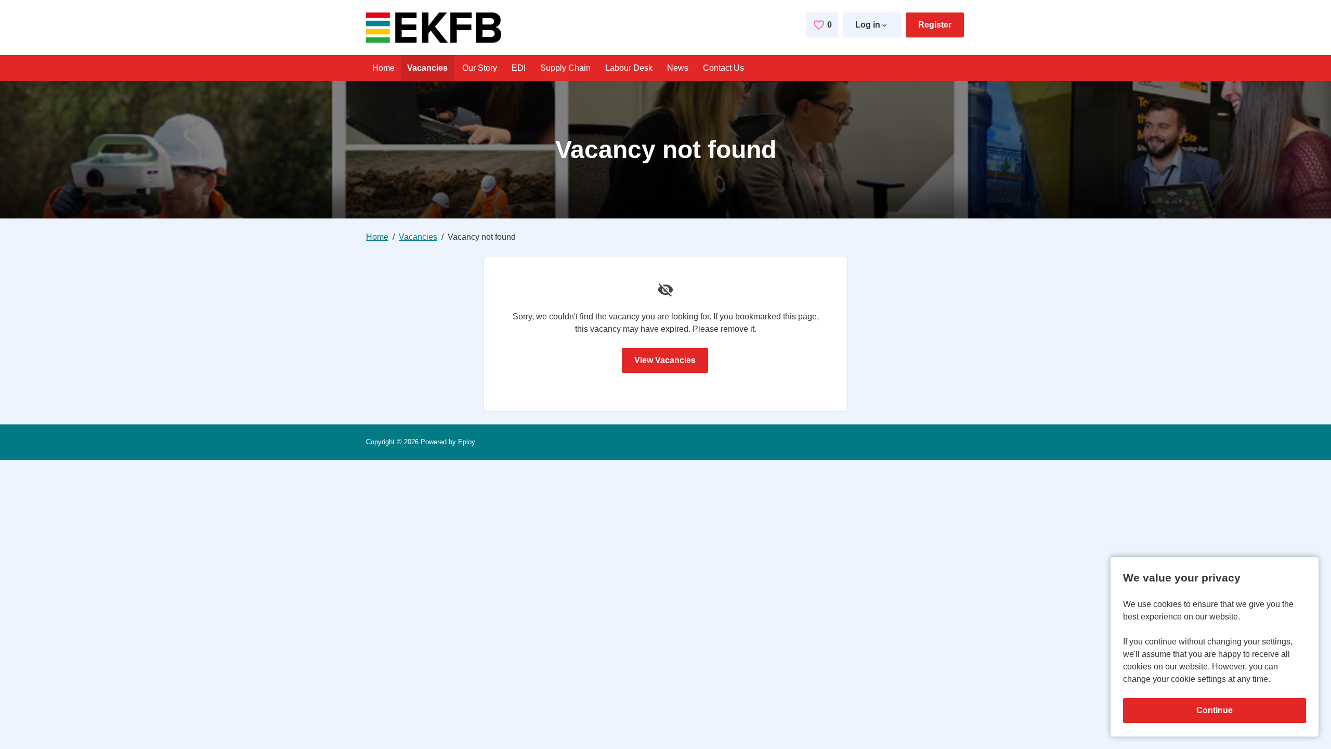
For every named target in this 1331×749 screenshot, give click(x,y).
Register (934, 24)
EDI (519, 67)
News (677, 67)
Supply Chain (565, 67)
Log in (867, 24)
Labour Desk (629, 67)
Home (383, 67)
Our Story (479, 67)
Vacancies (427, 67)
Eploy (466, 442)
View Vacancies (665, 360)
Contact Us (723, 67)
